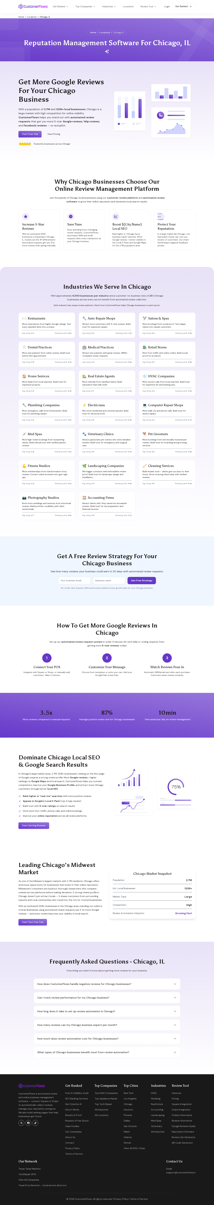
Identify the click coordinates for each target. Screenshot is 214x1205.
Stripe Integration (181, 1109)
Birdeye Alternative (182, 1120)
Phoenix (128, 1115)
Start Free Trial (30, 134)
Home (21, 17)
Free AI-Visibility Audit (77, 1093)
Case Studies (72, 1126)
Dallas (127, 1120)
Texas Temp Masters (29, 1168)
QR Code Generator (182, 1142)
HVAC (154, 1093)
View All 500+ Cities (134, 1148)
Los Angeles (130, 1098)
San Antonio (130, 1126)
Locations (128, 6)
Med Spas (156, 1120)
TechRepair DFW (27, 1174)
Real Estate (157, 1104)
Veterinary (156, 1126)
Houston (128, 1109)
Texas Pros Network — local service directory (42, 1185)
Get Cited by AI (73, 1104)
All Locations (101, 1115)
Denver (127, 1142)
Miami (127, 1131)
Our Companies (73, 1131)
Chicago (128, 1104)
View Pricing (53, 134)
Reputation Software (183, 1131)
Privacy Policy (72, 1148)
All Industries (101, 1109)
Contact (69, 1142)
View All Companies (28, 1179)
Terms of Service (74, 1153)
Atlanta (128, 1137)
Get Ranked (181, 6)
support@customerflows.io (181, 1172)
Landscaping (158, 1115)
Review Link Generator (184, 1137)
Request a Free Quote (77, 1120)
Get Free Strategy (141, 580)
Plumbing (155, 1098)
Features (176, 1093)
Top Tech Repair (103, 1104)
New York (128, 1093)
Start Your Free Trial (32, 922)
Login (167, 6)
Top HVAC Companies (106, 1093)
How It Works (72, 1109)
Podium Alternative (182, 1115)
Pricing (175, 1098)
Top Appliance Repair (106, 1098)
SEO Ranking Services (76, 1098)
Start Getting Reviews (33, 825)
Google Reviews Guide (183, 1126)
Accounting (157, 1109)
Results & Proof (73, 1115)
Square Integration (182, 1104)
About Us (70, 1137)
